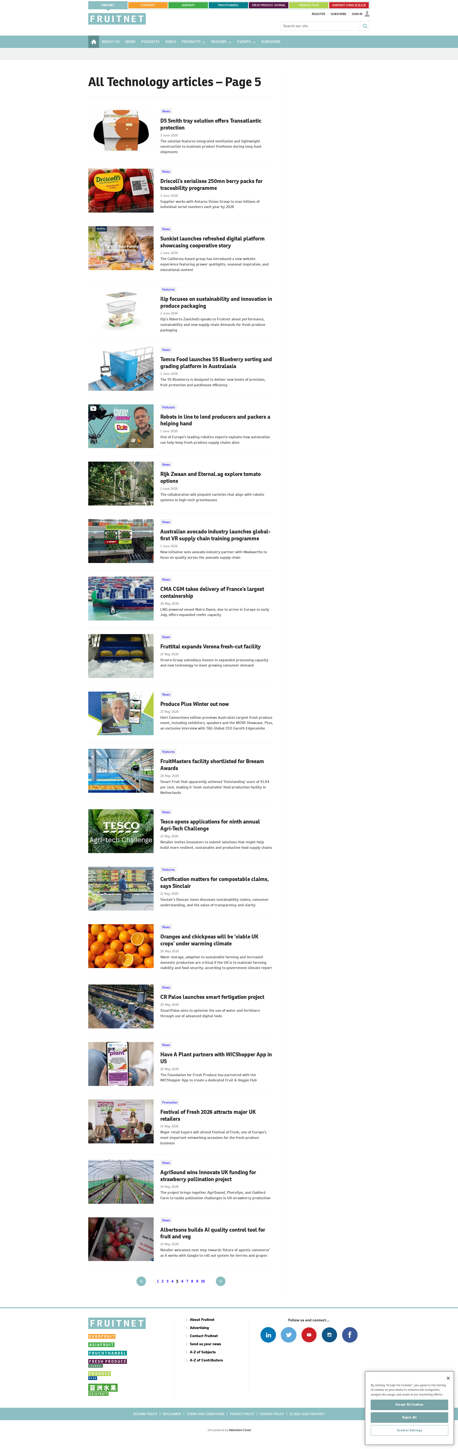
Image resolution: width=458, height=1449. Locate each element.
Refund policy (145, 1414)
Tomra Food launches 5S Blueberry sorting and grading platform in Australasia (216, 363)
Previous (141, 1281)
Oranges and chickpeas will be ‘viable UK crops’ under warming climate (209, 940)
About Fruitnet (202, 1319)
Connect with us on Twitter (288, 1335)
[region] (409, 1408)
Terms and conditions (205, 1414)
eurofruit (148, 5)
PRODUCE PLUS (309, 5)
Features (168, 289)
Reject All (409, 1417)
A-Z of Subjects (203, 1352)
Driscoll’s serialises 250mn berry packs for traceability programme (211, 184)
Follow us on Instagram (329, 1335)
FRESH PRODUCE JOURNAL (269, 5)
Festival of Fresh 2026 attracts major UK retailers (208, 1115)
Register (318, 14)
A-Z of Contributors (206, 1360)
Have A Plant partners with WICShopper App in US (216, 1058)
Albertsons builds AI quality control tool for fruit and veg (212, 1233)
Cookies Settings (409, 1430)
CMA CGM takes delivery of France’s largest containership (212, 592)
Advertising (199, 1327)
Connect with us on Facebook (350, 1335)
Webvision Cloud (240, 1430)
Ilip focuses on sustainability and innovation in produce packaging (216, 302)
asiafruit (188, 5)
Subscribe (338, 14)
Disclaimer (172, 1414)
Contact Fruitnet (204, 1335)
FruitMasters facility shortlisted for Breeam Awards (212, 765)
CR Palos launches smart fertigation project (212, 997)
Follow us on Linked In (268, 1335)
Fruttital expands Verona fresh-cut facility (210, 646)
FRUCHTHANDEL (228, 5)
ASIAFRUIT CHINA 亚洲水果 (349, 5)
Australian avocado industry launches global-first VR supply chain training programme (215, 535)
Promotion (169, 1102)
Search (365, 26)
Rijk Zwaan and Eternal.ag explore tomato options (210, 477)
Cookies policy (272, 1414)
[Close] (448, 1378)
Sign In (357, 14)
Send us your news (205, 1343)
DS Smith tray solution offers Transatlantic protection (210, 124)
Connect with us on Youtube (309, 1335)
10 (203, 1281)
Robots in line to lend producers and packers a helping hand (215, 420)
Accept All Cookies (409, 1404)
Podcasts (168, 407)
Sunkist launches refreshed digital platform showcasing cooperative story (212, 242)
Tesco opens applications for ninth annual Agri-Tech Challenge (210, 825)
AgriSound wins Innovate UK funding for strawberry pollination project (208, 1176)
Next (220, 1281)
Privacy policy (242, 1414)
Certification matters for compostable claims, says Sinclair (214, 883)
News (166, 111)
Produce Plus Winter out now (194, 704)
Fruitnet (107, 5)
